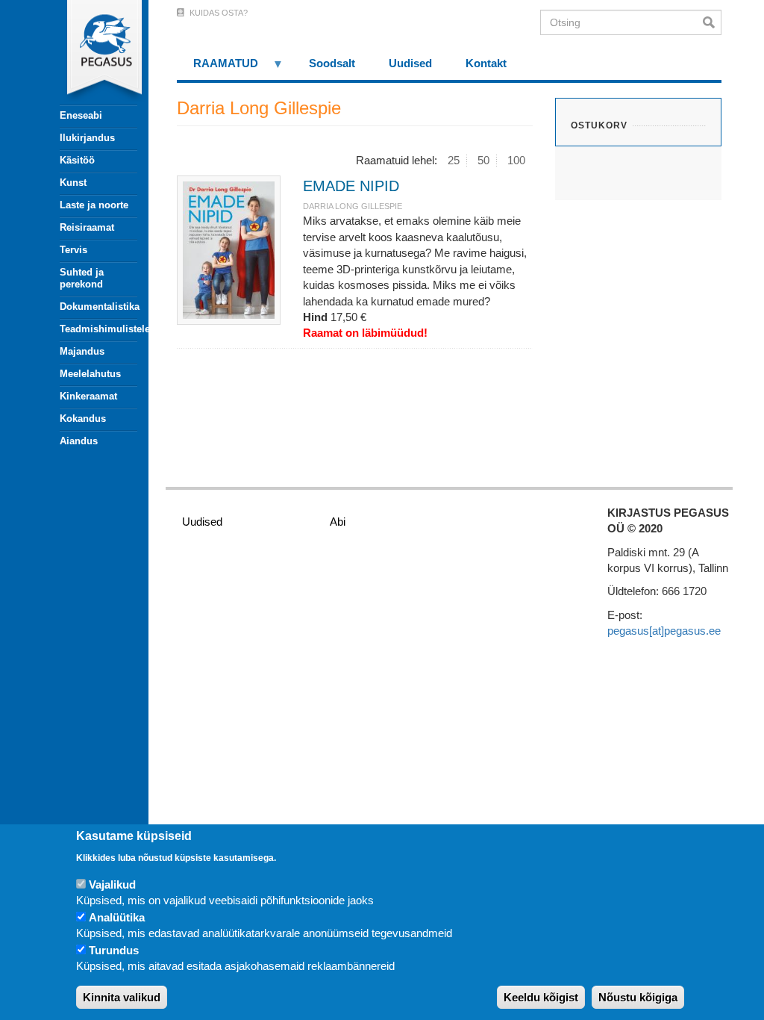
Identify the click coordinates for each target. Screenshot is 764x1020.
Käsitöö (77, 160)
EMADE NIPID (351, 186)
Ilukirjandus (87, 137)
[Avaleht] (90, 52)
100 (516, 160)
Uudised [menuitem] (410, 63)
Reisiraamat (87, 227)
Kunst (73, 182)
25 (454, 160)
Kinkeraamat (88, 396)
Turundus (114, 950)
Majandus (82, 351)
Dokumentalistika (98, 306)
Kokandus (83, 418)
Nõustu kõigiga (637, 997)
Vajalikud (112, 884)
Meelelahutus (90, 373)
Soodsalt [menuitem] (332, 63)
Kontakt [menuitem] (486, 63)
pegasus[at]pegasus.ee (664, 630)
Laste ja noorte (94, 205)
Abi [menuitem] (337, 521)
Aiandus (79, 441)
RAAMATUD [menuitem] (218, 68)
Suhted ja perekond (82, 278)
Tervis (73, 249)
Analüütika (117, 917)
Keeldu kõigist (541, 997)
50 (483, 160)
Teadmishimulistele (98, 329)
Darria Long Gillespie (352, 206)
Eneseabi (81, 115)
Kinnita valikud (121, 997)
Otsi (712, 22)
